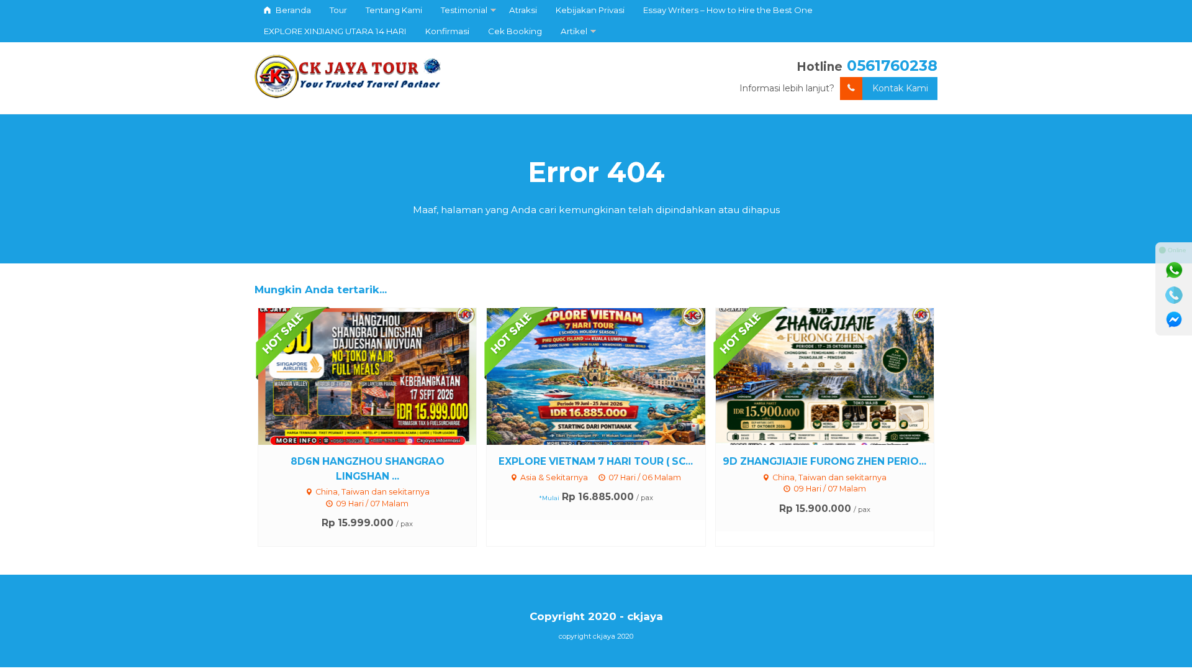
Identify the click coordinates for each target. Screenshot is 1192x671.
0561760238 (892, 66)
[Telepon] (1174, 295)
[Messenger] (1174, 320)
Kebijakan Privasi (590, 10)
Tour (338, 10)
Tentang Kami (394, 10)
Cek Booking (515, 31)
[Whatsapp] (1174, 270)
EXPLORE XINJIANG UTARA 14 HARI (335, 31)
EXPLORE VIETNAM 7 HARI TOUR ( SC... (596, 461)
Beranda (292, 10)
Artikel (574, 31)
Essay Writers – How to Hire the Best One (728, 10)
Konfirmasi (447, 31)
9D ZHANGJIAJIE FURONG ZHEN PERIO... (824, 461)
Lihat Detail (379, 375)
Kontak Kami (900, 88)
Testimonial (464, 10)
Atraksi (523, 10)
